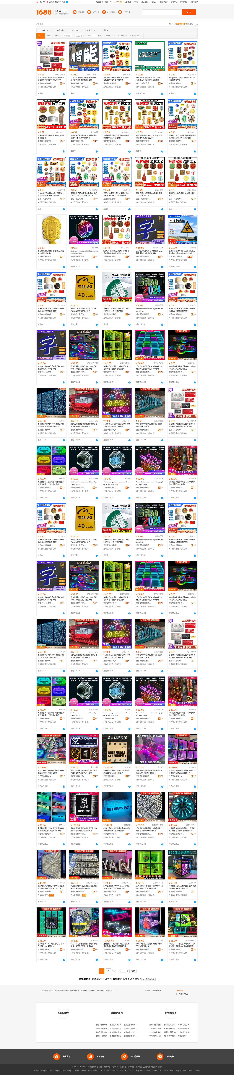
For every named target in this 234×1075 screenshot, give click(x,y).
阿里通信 (149, 1070)
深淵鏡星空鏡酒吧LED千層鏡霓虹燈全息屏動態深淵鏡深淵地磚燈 (51, 425)
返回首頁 (138, 979)
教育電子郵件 (183, 1036)
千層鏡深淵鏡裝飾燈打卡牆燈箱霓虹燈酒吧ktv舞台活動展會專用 (149, 829)
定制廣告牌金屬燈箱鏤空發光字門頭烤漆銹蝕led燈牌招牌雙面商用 (84, 829)
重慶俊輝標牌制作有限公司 (119, 1025)
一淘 (100, 1070)
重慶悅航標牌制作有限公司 (119, 1029)
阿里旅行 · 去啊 (109, 1070)
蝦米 (126, 1070)
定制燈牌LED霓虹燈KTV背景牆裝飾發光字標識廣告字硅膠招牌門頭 (116, 945)
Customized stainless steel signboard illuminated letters (149, 310)
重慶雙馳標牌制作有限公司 (78, 257)
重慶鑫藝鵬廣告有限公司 (78, 83)
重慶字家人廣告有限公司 (143, 257)
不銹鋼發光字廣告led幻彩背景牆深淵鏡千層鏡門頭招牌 (149, 425)
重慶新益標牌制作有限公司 (134, 1029)
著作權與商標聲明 (103, 1067)
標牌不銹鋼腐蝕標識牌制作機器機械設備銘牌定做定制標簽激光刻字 (51, 79)
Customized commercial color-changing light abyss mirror (149, 483)
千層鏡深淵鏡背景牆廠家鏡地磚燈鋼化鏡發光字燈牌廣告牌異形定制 (149, 368)
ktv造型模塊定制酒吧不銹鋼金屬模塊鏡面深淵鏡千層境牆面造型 (51, 772)
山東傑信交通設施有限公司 (78, 314)
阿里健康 (182, 1070)
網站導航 (158, 1067)
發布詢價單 (180, 991)
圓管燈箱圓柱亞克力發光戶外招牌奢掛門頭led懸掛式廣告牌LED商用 (51, 829)
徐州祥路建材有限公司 (157, 1036)
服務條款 (123, 1067)
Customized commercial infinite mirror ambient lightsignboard (84, 252)
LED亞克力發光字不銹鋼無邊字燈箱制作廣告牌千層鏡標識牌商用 (84, 79)
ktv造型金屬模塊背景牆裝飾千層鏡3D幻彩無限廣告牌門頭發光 (182, 368)
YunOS (141, 1070)
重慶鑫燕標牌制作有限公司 (134, 1032)
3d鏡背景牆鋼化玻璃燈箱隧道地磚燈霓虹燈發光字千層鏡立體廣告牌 (84, 945)
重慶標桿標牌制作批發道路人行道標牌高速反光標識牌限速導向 (84, 310)
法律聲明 (115, 1067)
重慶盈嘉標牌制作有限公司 (134, 1025)
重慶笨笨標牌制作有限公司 (134, 1036)
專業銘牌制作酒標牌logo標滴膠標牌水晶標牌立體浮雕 (149, 194)
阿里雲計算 (134, 1070)
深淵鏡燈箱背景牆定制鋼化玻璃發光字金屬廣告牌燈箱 (149, 945)
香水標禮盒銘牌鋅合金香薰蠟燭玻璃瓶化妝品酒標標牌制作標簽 (51, 310)
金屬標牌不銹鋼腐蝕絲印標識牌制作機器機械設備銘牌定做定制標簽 (182, 425)
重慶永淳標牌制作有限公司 (105, 1032)
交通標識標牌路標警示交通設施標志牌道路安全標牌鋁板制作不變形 (182, 252)
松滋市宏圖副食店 (170, 1032)
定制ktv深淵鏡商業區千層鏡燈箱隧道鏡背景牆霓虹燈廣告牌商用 (84, 425)
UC (160, 1070)
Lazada (197, 1070)
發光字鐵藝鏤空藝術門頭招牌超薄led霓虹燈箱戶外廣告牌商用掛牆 (84, 772)
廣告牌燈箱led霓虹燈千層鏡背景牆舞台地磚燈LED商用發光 (51, 945)
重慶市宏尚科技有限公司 (110, 314)
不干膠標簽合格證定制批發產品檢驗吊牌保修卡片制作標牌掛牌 (116, 310)
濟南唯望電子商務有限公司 (187, 1025)
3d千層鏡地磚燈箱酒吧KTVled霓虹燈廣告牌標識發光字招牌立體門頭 (51, 887)
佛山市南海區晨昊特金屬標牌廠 (143, 83)
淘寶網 (83, 1070)
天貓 (89, 1070)
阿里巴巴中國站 (64, 1070)
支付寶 (165, 1070)
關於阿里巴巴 (141, 1067)
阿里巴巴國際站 (51, 1070)
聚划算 (94, 1070)
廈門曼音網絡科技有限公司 (159, 1025)
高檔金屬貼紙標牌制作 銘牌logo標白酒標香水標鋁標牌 (51, 252)
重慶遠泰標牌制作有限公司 (105, 1029)
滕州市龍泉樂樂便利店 (172, 1025)
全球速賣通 (75, 1070)
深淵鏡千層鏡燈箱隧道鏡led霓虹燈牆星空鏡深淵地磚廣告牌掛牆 (84, 887)
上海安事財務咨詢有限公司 (159, 1032)
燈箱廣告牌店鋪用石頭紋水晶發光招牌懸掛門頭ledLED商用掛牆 (116, 772)
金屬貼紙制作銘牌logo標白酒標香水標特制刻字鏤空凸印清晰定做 (51, 194)
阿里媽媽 (120, 1070)
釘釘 (176, 1070)
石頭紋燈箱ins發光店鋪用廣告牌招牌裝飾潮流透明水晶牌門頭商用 (116, 829)
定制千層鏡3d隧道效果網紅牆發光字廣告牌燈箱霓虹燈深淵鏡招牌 (182, 772)
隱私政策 (131, 1067)
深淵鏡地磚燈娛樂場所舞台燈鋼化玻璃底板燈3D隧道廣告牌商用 (149, 772)
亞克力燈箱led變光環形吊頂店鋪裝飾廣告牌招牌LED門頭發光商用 (51, 483)
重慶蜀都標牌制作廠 (103, 1025)
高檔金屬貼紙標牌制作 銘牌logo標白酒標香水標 (51, 137)
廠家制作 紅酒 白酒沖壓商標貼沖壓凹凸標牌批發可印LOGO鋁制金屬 (182, 137)
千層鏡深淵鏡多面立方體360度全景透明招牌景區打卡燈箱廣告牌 (182, 887)
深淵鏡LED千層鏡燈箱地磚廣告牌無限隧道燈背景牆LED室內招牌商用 (182, 945)
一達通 (190, 1070)
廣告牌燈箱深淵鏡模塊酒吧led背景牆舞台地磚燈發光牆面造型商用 (84, 368)
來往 (171, 1070)
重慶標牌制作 (156, 991)
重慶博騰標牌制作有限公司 (119, 1032)
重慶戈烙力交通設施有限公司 (176, 257)
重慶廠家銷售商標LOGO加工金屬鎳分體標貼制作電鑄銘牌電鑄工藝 (149, 79)
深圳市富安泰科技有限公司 (187, 1029)
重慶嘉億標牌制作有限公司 (119, 1036)
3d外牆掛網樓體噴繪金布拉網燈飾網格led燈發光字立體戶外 (182, 483)
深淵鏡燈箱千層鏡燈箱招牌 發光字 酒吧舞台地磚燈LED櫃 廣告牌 (149, 887)
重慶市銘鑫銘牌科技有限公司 (45, 83)
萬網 (155, 1070)
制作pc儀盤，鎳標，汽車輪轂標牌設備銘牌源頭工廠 (182, 79)
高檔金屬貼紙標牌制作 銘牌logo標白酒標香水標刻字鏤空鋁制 (116, 137)
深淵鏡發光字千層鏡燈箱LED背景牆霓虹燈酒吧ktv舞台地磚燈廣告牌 (182, 829)
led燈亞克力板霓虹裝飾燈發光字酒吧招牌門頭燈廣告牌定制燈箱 (116, 425)
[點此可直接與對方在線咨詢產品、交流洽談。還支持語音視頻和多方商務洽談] (64, 93)
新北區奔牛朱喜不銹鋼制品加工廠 (190, 1032)
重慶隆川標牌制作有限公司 (105, 1036)
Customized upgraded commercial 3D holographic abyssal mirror (116, 483)
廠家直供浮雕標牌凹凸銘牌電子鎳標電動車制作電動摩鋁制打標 (116, 79)
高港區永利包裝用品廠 (172, 1029)
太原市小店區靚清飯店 (157, 1029)
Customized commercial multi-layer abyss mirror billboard (84, 483)
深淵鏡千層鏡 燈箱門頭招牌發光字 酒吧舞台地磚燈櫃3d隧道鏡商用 (116, 368)
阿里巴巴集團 (39, 1070)
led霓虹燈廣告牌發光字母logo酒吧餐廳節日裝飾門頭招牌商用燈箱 (116, 887)
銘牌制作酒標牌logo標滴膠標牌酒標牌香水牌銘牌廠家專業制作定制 (116, 252)
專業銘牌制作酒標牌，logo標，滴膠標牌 (182, 194)
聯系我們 (150, 1067)
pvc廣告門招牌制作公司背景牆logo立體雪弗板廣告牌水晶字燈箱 (149, 252)
